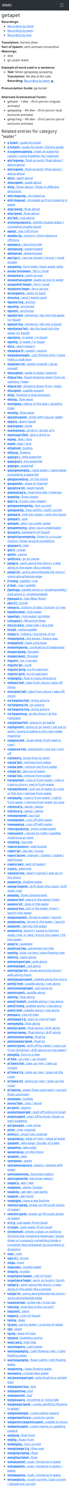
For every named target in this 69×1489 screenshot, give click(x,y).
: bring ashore (28, 700)
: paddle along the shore (37, 979)
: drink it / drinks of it (30, 430)
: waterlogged (25, 249)
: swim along (21, 957)
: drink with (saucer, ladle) (35, 417)
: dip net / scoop (25, 851)
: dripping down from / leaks (34, 386)
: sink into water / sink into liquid (36, 514)
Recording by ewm (20, 31)
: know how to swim (28, 758)
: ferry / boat (28, 271)
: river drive (24, 1125)
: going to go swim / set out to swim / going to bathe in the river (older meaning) (36, 731)
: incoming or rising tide (33, 1400)
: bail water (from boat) (27, 1223)
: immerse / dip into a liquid (34, 324)
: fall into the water (27, 926)
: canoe (17, 554)
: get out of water (26, 771)
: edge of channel (27, 483)
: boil (21, 1386)
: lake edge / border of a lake (33, 1143)
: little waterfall (24, 457)
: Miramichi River (26, 621)
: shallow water (24, 882)
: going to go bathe (31, 722)
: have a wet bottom (28, 1201)
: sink (17, 519)
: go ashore (25, 705)
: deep (16, 1320)
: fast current (29, 506)
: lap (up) (23, 815)
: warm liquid (21, 421)
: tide (18, 545)
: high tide (21, 1342)
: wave (14, 1329)
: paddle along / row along (33, 984)
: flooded (23, 652)
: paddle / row (22, 581)
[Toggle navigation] (61, 5)
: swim (18, 1311)
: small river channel (27, 1134)
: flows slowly (22, 497)
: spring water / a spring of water (35, 1324)
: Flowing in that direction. (29, 395)
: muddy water (24, 1267)
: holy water (24, 612)
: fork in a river (23, 1054)
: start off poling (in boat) (36, 1112)
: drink (19, 426)
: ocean (16, 550)
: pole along (27, 961)
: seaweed (19, 944)
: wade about (24, 182)
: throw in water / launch (34, 917)
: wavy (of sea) (21, 1333)
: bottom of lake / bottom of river (36, 607)
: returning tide (24, 244)
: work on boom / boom (36, 1280)
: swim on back (26, 293)
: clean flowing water (29, 1369)
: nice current (24, 1444)
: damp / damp (25, 807)
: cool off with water (29, 820)
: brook (17, 603)
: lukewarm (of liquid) (28, 532)
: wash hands (25, 488)
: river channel (21, 1130)
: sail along (24, 966)
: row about (21, 218)
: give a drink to (28, 435)
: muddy (18, 1271)
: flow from (21, 1435)
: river (14, 1254)
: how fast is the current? (30, 1307)
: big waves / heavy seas (32, 638)
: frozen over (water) (26, 501)
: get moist (20, 1196)
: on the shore (27, 479)
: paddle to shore (37, 1422)
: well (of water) (26, 864)
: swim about (20, 178)
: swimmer (19, 869)
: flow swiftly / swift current (34, 510)
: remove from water (29, 762)
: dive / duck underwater (34, 528)
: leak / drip (19, 439)
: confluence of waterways (36, 647)
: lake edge (21, 1147)
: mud (15, 1262)
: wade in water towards (32, 373)
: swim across (25, 275)
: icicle (19, 665)
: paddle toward (25, 390)
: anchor (21, 302)
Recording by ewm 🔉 (39, 81)
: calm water (25, 1347)
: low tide (20, 842)
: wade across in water (35, 280)
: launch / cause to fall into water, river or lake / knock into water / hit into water (36, 934)
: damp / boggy (24, 1187)
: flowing (19, 452)
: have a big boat (27, 643)
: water (19, 1161)
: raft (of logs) (29, 1276)
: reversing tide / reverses (34, 492)
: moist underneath (31, 829)
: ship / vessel (24, 1103)
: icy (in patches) (27, 669)
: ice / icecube (22, 660)
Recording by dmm (20, 26)
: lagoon (19, 1108)
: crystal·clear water (28, 1373)
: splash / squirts (27, 351)
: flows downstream (27, 895)
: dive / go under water (29, 523)
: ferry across (27, 289)
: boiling (20, 448)
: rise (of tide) (23, 1015)
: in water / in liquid (27, 337)
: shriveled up (26, 196)
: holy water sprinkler (28, 616)
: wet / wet (20, 1183)
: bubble (20, 1099)
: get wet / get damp (27, 1192)
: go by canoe (23, 559)
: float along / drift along (33, 1028)
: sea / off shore (22, 231)
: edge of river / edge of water (36, 1139)
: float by (26, 1037)
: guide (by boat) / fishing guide (35, 147)
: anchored (20, 306)
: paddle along (26, 992)
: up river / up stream (27, 1059)
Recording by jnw (19, 35)
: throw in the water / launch (36, 922)
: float (22, 1453)
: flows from (20, 1440)
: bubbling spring (25, 1338)
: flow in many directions (31, 678)
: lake (17, 1156)
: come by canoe (30, 1417)
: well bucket (27, 846)
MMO (7, 5)
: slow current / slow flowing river (36, 953)
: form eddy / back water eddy (35, 266)
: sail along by (29, 988)
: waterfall (20, 466)
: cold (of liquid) (23, 1316)
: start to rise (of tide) (31, 1019)
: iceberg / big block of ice (31, 634)
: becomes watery (30, 1174)
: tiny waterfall (24, 461)
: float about (23, 209)
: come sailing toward (33, 1413)
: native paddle (22, 629)
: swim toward (21, 346)
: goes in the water (28, 904)
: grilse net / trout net (31, 1302)
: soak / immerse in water (34, 1462)
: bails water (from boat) (29, 1227)
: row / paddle (21, 585)
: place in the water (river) (33, 899)
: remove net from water (32, 767)
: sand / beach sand (27, 297)
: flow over (25, 1448)
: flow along (21, 997)
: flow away (20, 399)
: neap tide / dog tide (30, 625)
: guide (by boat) (24, 143)
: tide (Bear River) (26, 598)
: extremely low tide (30, 948)
